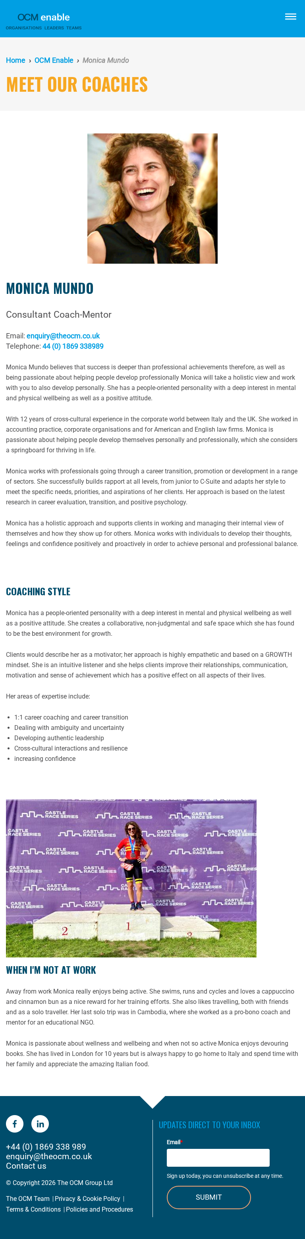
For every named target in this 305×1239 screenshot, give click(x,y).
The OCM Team (28, 1198)
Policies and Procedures (99, 1209)
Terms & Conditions (33, 1209)
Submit (209, 1197)
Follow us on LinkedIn (40, 1124)
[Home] (108, 21)
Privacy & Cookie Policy (87, 1198)
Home (15, 60)
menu (290, 16)
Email (175, 1142)
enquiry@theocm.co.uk (63, 336)
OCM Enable (54, 60)
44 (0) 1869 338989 (73, 346)
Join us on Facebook (14, 1124)
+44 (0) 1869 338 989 (46, 1147)
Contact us (26, 1166)
